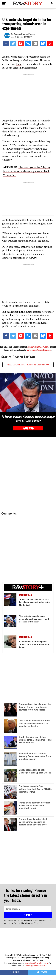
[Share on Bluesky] (43, 43)
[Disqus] (28, 475)
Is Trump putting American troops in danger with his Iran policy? (28, 418)
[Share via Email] (35, 43)
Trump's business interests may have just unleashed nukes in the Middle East (34, 602)
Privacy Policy (43, 958)
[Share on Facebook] (6, 43)
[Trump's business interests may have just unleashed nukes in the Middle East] (10, 599)
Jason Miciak (25, 594)
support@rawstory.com (38, 346)
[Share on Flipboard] (21, 43)
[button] (52, 3)
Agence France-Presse (24, 34)
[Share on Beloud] (50, 43)
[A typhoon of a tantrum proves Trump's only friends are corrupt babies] (10, 641)
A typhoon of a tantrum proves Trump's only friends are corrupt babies (34, 644)
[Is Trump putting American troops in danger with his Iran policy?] (28, 392)
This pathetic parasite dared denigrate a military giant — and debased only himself (34, 619)
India (18, 64)
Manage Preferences (22, 960)
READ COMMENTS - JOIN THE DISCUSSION (28, 364)
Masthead (31, 958)
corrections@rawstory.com (39, 350)
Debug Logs (38, 960)
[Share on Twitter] (13, 43)
